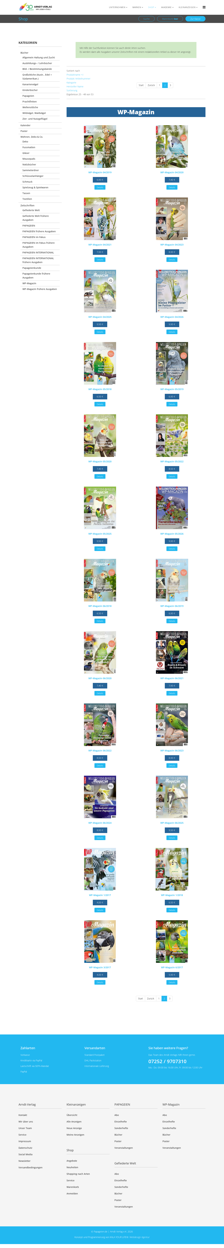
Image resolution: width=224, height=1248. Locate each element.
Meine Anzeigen (75, 1134)
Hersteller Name (75, 86)
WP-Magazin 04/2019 (100, 172)
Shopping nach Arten (78, 1173)
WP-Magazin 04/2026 (171, 316)
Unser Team (25, 1128)
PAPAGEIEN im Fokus (34, 237)
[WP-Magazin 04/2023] (172, 218)
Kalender (25, 125)
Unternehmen (117, 7)
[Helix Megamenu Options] (204, 7)
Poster (24, 131)
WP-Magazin (29, 283)
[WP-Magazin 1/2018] (172, 869)
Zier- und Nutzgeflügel (34, 118)
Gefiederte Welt (31, 210)
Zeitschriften (27, 205)
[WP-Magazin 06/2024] (100, 797)
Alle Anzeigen (74, 1121)
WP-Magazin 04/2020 (171, 172)
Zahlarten (27, 1048)
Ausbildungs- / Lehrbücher (37, 63)
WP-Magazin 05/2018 (100, 389)
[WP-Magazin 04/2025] (100, 291)
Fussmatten (28, 147)
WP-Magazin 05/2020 (100, 461)
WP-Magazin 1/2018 (172, 895)
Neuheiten (72, 1167)
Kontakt (23, 1115)
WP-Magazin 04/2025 (100, 316)
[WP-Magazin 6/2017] (172, 941)
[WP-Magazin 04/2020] (172, 146)
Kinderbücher (30, 90)
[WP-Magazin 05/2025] (100, 508)
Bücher (24, 52)
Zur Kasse (195, 18)
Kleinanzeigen (187, 7)
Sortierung (72, 90)
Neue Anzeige (74, 1128)
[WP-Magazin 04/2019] (100, 146)
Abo (116, 1115)
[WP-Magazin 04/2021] (100, 218)
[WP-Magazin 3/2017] (100, 941)
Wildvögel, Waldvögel (34, 113)
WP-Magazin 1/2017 (100, 895)
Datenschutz (25, 1147)
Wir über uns (26, 1121)
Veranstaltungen (123, 1147)
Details (100, 187)
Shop (151, 7)
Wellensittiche (30, 107)
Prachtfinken (29, 101)
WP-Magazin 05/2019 (171, 389)
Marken (136, 7)
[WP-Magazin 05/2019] (172, 363)
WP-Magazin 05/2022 (171, 461)
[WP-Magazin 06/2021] (172, 652)
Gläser (26, 153)
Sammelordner (30, 170)
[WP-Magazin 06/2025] (172, 797)
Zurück (151, 85)
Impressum (25, 1141)
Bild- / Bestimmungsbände (37, 68)
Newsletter (25, 1160)
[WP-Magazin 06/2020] (100, 652)
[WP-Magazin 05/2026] (172, 508)
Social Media (25, 1154)
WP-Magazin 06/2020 (100, 678)
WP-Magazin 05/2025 (100, 533)
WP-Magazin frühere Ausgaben (39, 289)
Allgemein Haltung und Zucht (38, 57)
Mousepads (28, 158)
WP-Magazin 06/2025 (171, 822)
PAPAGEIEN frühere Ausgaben (39, 231)
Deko (25, 141)
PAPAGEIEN (28, 225)
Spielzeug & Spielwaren (35, 187)
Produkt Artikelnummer (78, 78)
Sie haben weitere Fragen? (168, 1048)
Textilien (27, 198)
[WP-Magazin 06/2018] (100, 580)
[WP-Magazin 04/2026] (172, 291)
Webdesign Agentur (140, 1237)
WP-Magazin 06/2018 (100, 606)
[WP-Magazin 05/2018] (100, 363)
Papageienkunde (31, 267)
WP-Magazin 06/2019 (171, 606)
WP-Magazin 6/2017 (172, 967)
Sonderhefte (121, 1128)
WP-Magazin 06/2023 (171, 750)
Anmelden (72, 1193)
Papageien (28, 95)
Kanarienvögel (30, 84)
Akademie (166, 7)
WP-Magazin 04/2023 (171, 244)
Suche (146, 18)
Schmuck (27, 181)
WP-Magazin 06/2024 (100, 822)
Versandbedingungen (30, 1167)
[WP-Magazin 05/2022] (172, 435)
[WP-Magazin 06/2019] (172, 580)
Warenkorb (170, 18)
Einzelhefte (120, 1121)
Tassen (26, 193)
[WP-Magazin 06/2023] (172, 724)
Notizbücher (29, 164)
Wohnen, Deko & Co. (31, 136)
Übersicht (72, 1115)
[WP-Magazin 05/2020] (100, 435)
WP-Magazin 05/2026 (171, 533)
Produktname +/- (75, 74)
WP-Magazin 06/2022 (100, 750)
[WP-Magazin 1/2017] (100, 869)
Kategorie (71, 82)
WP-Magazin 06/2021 (171, 678)
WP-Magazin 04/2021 (100, 244)
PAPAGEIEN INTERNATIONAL (38, 252)
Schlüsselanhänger (32, 175)
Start (141, 85)
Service (22, 1134)
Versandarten (94, 1048)
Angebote (72, 1160)
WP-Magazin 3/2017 (100, 967)
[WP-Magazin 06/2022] (100, 724)
